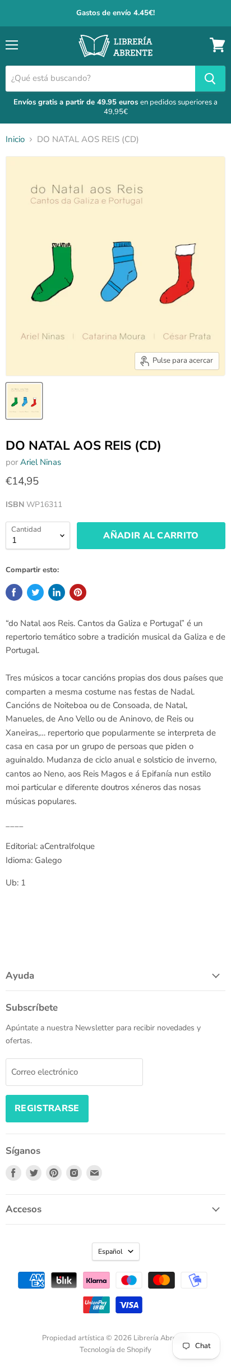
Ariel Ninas (40, 462)
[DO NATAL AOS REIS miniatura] (24, 401)
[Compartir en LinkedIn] (56, 592)
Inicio (15, 139)
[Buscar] (210, 79)
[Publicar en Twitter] (35, 592)
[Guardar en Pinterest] (78, 592)
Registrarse (47, 1108)
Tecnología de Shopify (115, 1350)
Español (110, 1251)
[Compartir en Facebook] (14, 592)
